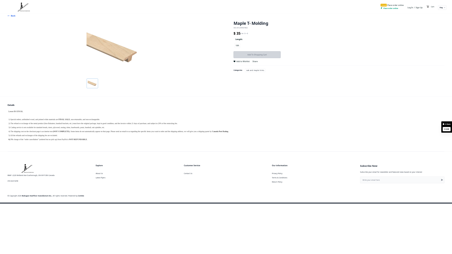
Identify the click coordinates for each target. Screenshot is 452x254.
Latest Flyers (100, 178)
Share (255, 61)
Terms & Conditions (279, 178)
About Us (99, 173)
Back (13, 15)
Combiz (81, 196)
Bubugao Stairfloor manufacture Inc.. (37, 196)
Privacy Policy (277, 173)
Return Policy (277, 182)
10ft (237, 45)
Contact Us (188, 173)
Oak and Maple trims (255, 70)
